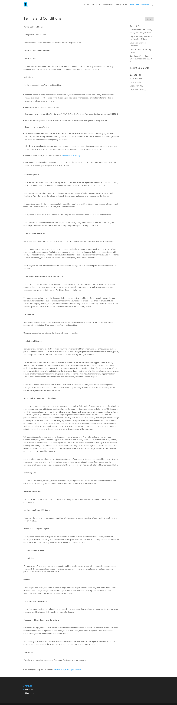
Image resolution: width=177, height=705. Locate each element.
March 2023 (29, 693)
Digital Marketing (136, 86)
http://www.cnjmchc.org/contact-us (67, 670)
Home (86, 5)
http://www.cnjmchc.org (71, 156)
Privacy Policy (121, 5)
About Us (96, 5)
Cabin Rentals (135, 82)
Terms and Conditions (139, 5)
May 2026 (29, 689)
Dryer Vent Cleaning (137, 89)
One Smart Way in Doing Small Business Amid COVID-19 (141, 59)
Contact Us (107, 5)
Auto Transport (136, 78)
